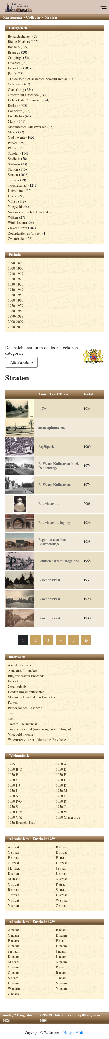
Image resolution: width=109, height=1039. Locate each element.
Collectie (33, 17)
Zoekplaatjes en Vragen (24, 233)
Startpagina (12, 17)
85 (86, 640)
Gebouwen (15, 84)
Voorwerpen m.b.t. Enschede (28, 211)
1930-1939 (15, 284)
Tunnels (13, 180)
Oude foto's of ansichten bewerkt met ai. (39, 78)
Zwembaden (16, 238)
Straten (13, 174)
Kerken (13, 105)
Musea (12, 132)
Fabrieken (15, 68)
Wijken (13, 217)
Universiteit (16, 190)
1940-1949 (15, 289)
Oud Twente (16, 137)
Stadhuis (14, 158)
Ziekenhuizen (17, 227)
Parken (13, 142)
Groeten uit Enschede (23, 94)
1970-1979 (15, 305)
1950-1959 (15, 294)
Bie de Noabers (19, 41)
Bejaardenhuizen (19, 36)
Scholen (13, 153)
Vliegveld (15, 206)
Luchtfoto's (16, 116)
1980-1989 (15, 310)
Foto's (12, 73)
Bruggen (14, 52)
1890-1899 (15, 262)
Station (13, 169)
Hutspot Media (73, 1032)
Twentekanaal (17, 185)
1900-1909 (15, 268)
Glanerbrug (16, 89)
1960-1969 (15, 300)
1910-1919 (15, 273)
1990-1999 (15, 316)
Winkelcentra (17, 222)
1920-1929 (15, 278)
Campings (15, 57)
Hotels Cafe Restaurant (24, 100)
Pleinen (13, 148)
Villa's (12, 201)
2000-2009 (15, 321)
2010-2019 (15, 326)
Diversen (14, 62)
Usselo (12, 195)
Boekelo (14, 46)
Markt (12, 121)
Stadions (14, 164)
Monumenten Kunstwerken (27, 126)
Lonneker (15, 110)
